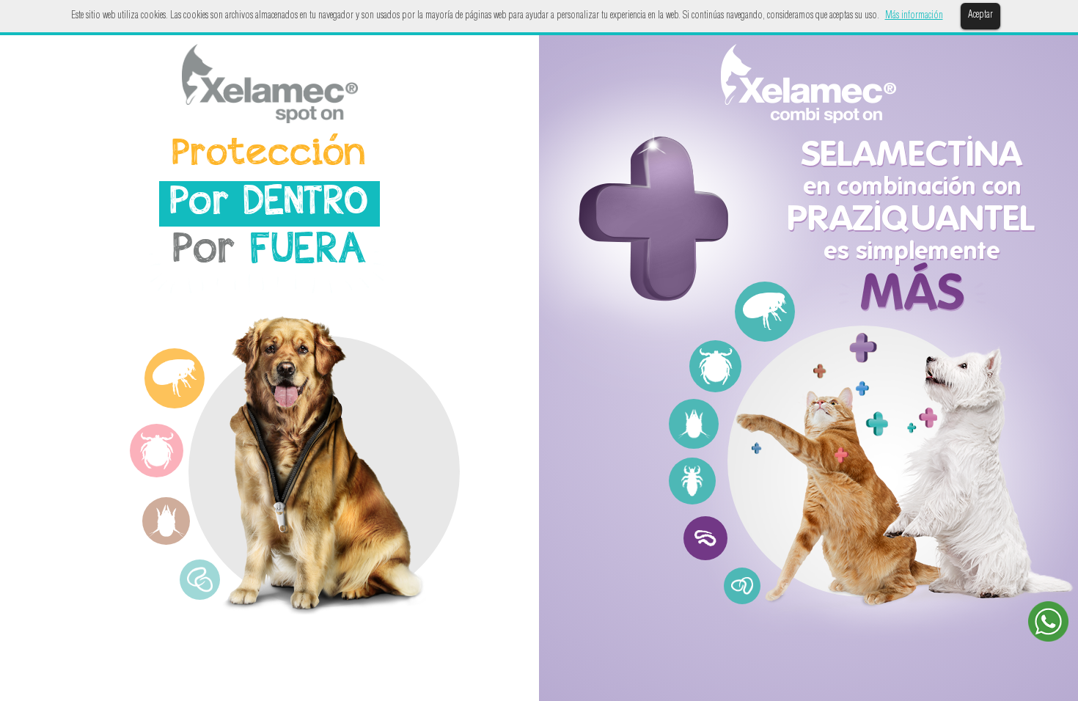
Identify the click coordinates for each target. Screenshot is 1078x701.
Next (210, 449)
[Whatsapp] (1048, 624)
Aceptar (980, 15)
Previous (107, 449)
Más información (914, 16)
